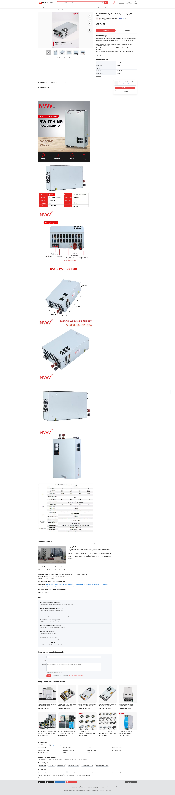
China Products (66, 786)
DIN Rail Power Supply (62, 584)
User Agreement (95, 790)
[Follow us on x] (128, 782)
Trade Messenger (60, 782)
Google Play (50, 782)
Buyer (105, 7)
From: (44, 657)
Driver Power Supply (70, 775)
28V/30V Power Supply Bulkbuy (83, 775)
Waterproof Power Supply (68, 750)
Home (39, 9)
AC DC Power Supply (104, 584)
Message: (44, 664)
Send (49, 675)
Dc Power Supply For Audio (87, 765)
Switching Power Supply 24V (44, 586)
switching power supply (43, 752)
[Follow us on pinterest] (134, 782)
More (39, 777)
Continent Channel (103, 786)
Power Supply (71, 584)
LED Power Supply (61, 765)
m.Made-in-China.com (91, 787)
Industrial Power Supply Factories (90, 772)
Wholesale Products (87, 786)
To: (45, 660)
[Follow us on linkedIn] (136, 782)
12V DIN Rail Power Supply (80, 584)
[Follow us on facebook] (126, 782)
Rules (136, 7)
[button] (102, 2)
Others (89, 752)
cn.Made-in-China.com (100, 787)
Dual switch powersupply (117, 747)
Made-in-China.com (81, 787)
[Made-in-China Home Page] (45, 2)
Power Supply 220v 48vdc (73, 765)
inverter (89, 747)
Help (112, 7)
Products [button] (60, 2)
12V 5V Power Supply (79, 586)
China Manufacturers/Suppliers (76, 786)
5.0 (120, 84)
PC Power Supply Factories (60, 772)
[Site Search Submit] (106, 2)
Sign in (135, 3)
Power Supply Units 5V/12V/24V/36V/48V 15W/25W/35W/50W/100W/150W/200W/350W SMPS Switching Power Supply (48, 733)
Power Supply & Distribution (59, 9)
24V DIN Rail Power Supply (93, 584)
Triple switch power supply (43, 750)
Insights (116, 786)
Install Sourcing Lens (72, 782)
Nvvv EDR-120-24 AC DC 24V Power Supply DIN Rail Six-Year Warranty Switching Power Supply (126, 733)
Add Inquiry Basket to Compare (65, 58)
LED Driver (65, 752)
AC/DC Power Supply (92, 750)
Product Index (110, 786)
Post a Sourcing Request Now (76, 675)
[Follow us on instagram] (130, 782)
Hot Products (59, 786)
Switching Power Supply (72, 9)
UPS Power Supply (42, 747)
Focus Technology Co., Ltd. (78, 790)
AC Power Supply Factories (74, 772)
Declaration (102, 790)
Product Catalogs (57, 745)
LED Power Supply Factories (45, 772)
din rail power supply (116, 750)
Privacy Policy (108, 790)
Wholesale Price (96, 786)
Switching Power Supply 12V (58, 586)
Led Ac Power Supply (117, 772)
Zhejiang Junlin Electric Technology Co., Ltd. (108, 18)
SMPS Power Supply (69, 586)
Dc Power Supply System (44, 775)
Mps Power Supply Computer (102, 765)
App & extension (120, 7)
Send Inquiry (106, 30)
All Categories (43, 7)
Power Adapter (42, 765)
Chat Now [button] (127, 30)
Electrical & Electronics (47, 9)
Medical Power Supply (67, 747)
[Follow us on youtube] (132, 782)
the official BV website (70, 544)
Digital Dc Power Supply (58, 775)
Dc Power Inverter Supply (105, 772)
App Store (42, 782)
